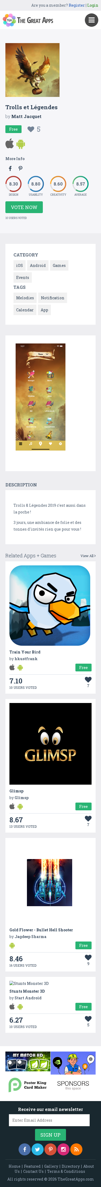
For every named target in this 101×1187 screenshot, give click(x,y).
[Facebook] (25, 1149)
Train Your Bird (24, 652)
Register (77, 5)
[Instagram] (63, 1149)
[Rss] (76, 1149)
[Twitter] (38, 1149)
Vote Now (24, 207)
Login (92, 5)
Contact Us (33, 1171)
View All (87, 556)
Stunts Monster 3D (27, 991)
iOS (19, 265)
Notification (52, 297)
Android (38, 265)
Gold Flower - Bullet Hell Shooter (41, 929)
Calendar (25, 309)
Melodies (25, 297)
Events (22, 277)
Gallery (51, 1166)
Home (14, 1166)
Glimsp (16, 790)
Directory (71, 1166)
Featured (32, 1166)
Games (59, 265)
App (44, 309)
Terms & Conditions (66, 1171)
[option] (40, 397)
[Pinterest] (50, 1149)
